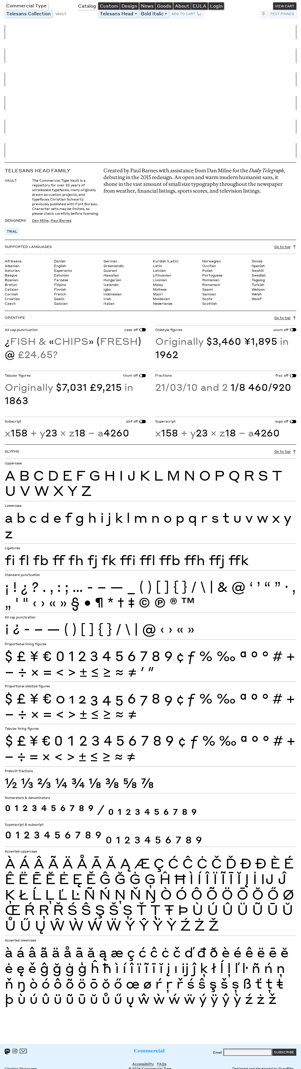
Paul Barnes (61, 220)
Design (129, 6)
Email (217, 1052)
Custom (109, 6)
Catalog (87, 6)
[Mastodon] (7, 1051)
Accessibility (143, 1064)
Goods (164, 6)
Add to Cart (183, 13)
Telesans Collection (29, 13)
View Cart (284, 6)
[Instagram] (14, 1051)
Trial (12, 231)
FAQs (161, 1064)
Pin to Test (263, 13)
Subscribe (284, 1052)
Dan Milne (40, 220)
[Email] (23, 1051)
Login (216, 6)
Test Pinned (282, 13)
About (182, 6)
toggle (136, 13)
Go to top (282, 246)
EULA (199, 6)
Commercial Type (26, 5)
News (147, 6)
